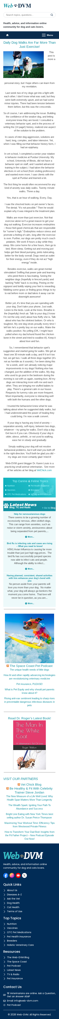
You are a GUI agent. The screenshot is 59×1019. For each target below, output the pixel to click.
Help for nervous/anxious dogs (29, 514)
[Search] (51, 14)
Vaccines (11, 490)
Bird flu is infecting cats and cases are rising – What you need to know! (29, 544)
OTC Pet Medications (16, 494)
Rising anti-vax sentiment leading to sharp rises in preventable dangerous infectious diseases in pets (29, 702)
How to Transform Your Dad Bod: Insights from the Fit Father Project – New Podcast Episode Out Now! (30, 835)
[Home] (7, 35)
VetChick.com (44, 470)
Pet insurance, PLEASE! (29, 684)
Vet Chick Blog (31, 784)
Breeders (35, 490)
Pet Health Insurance (40, 486)
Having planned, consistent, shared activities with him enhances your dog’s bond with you (29, 578)
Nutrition (11, 486)
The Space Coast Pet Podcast (31, 666)
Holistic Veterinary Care (41, 494)
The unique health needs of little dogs (29, 669)
